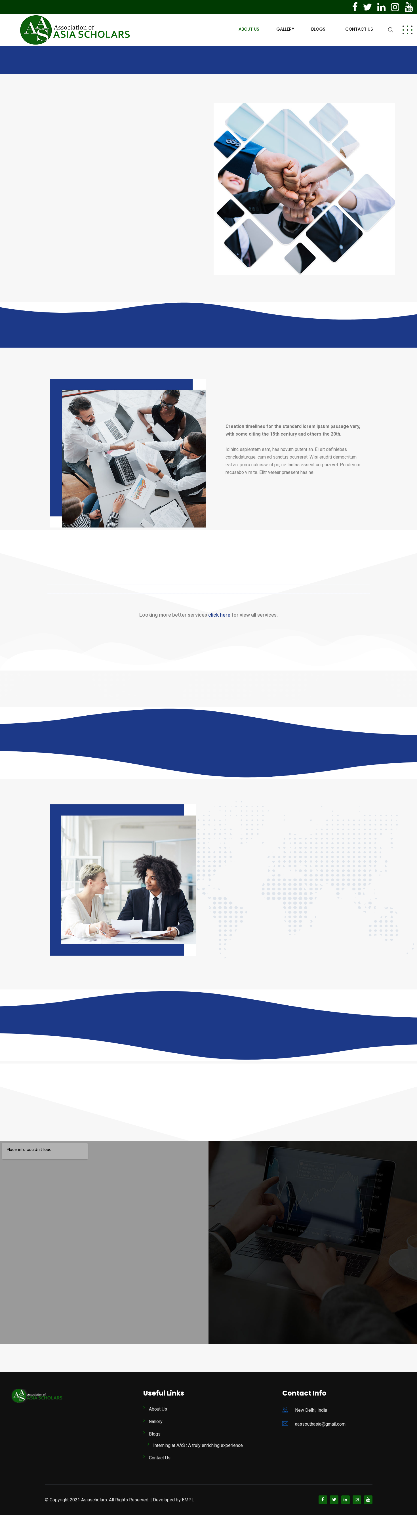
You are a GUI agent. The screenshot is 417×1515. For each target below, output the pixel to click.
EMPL (188, 1500)
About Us (249, 29)
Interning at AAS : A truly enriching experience (198, 1445)
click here (219, 615)
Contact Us (359, 29)
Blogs (318, 29)
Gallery (285, 29)
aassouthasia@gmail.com (320, 1424)
